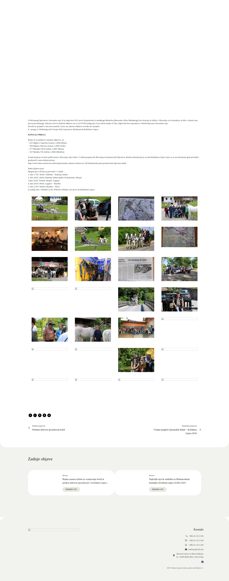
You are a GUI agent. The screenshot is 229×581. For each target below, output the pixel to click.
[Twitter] (35, 415)
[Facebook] (30, 415)
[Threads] (49, 415)
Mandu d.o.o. (200, 568)
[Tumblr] (44, 415)
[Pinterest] (39, 415)
